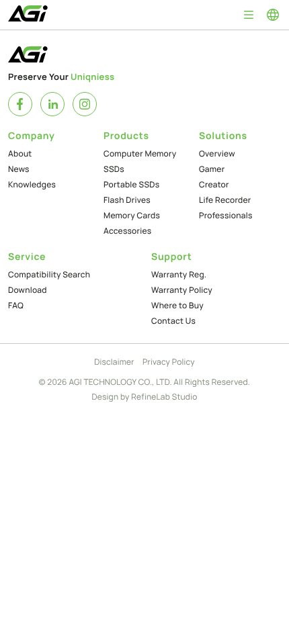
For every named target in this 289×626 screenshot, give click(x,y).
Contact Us (173, 320)
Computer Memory (140, 153)
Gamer (211, 169)
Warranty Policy (181, 290)
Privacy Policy (168, 361)
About (20, 153)
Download (27, 290)
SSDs (114, 169)
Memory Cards (132, 215)
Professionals (226, 215)
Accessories (127, 230)
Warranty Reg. (178, 274)
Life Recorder (225, 200)
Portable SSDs (131, 184)
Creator (214, 184)
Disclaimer (114, 361)
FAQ (16, 305)
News (19, 169)
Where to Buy (177, 305)
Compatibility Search (49, 274)
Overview (217, 153)
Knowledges (32, 184)
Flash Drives (127, 200)
